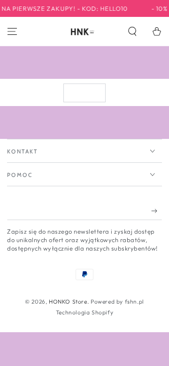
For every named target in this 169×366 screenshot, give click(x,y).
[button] (132, 31)
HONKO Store (68, 301)
